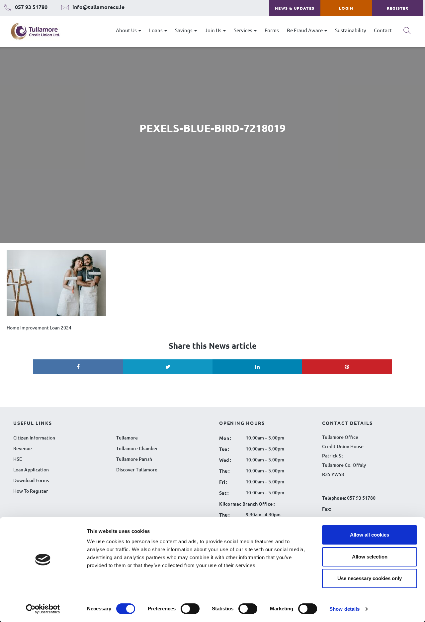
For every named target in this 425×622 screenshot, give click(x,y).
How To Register (30, 491)
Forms (272, 30)
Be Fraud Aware (305, 30)
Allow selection (369, 557)
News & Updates (294, 8)
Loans (156, 30)
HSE (17, 459)
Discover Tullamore (136, 469)
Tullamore (127, 438)
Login (346, 8)
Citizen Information (34, 438)
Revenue (22, 448)
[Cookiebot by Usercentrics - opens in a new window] (43, 609)
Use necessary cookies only (369, 578)
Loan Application (31, 469)
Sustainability (350, 30)
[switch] (190, 608)
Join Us (213, 30)
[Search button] (407, 33)
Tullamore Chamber (137, 448)
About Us (127, 30)
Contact (383, 30)
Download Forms (31, 480)
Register (398, 8)
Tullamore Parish (134, 459)
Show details (344, 609)
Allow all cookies (369, 535)
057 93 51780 (361, 498)
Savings (184, 30)
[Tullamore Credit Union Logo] (32, 31)
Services (243, 30)
